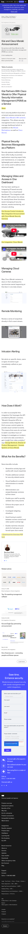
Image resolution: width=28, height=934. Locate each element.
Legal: (3, 881)
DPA (11, 888)
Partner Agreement (6, 883)
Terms (13, 881)
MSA (16, 883)
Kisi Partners (12, 16)
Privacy (17, 881)
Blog (7, 16)
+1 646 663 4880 (9, 1)
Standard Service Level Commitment (10, 891)
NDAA (20, 891)
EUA (12, 883)
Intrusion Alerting (5, 82)
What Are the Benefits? (7, 86)
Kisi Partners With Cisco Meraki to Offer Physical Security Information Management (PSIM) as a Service (14, 70)
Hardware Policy (5, 888)
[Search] (17, 1)
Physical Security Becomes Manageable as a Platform (13, 73)
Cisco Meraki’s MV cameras (16, 117)
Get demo (21, 1)
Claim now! (14, 11)
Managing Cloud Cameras (7, 77)
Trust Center (7, 881)
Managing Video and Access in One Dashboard (12, 75)
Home (3, 16)
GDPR (19, 886)
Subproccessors (5, 893)
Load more (22, 661)
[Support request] (15, 1)
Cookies (22, 881)
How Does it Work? (6, 84)
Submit (5, 926)
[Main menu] (26, 1)
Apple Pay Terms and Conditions (9, 886)
